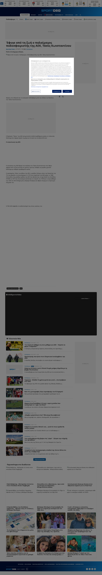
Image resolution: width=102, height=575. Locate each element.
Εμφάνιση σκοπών (36, 91)
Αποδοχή (67, 91)
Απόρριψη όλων (56, 91)
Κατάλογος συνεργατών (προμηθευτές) (39, 86)
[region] (51, 76)
